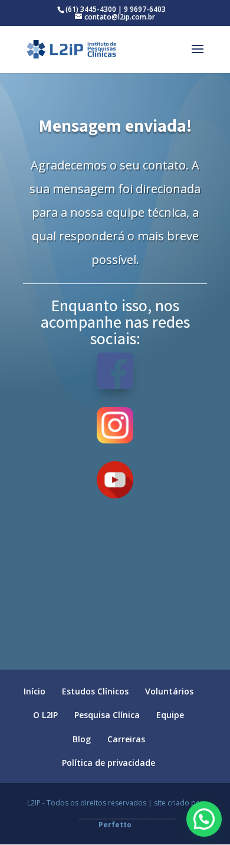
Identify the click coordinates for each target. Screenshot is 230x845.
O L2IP (45, 714)
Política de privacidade (108, 762)
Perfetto (115, 825)
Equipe (170, 714)
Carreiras (126, 739)
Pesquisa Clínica (107, 714)
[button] (204, 819)
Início (34, 691)
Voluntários (169, 691)
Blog (82, 739)
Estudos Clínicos (95, 691)
